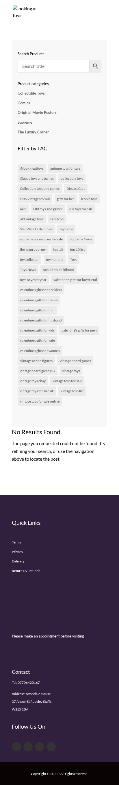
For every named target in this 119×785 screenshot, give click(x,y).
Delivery (18, 561)
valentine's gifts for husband (41, 320)
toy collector (29, 259)
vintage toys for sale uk (37, 391)
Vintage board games (75, 361)
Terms (16, 542)
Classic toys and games (37, 178)
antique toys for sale (65, 168)
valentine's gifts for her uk (39, 300)
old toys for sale (81, 209)
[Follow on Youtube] (39, 746)
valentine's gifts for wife (37, 340)
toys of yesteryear (33, 279)
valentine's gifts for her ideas (41, 290)
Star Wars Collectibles (36, 229)
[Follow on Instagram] (51, 746)
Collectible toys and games (40, 188)
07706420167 (29, 682)
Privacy (17, 552)
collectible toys (72, 178)
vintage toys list (72, 391)
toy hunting (54, 259)
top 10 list (77, 249)
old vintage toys (31, 219)
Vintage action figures (36, 361)
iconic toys (89, 199)
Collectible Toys (31, 93)
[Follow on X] (28, 746)
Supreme (25, 122)
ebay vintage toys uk (35, 199)
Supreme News (81, 239)
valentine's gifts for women (40, 351)
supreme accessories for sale (41, 239)
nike (23, 209)
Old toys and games (47, 209)
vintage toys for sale (67, 381)
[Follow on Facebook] (16, 746)
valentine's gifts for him (37, 310)
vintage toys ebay (33, 381)
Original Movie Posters (37, 112)
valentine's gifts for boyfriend (75, 279)
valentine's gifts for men (79, 330)
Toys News (28, 269)
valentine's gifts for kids (37, 330)
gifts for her (65, 199)
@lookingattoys (31, 168)
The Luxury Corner (33, 132)
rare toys (57, 219)
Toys (73, 259)
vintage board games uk (37, 371)
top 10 (58, 249)
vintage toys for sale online (40, 401)
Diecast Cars (75, 188)
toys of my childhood (58, 269)
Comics (24, 103)
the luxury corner (33, 249)
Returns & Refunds (26, 570)
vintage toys (71, 371)
